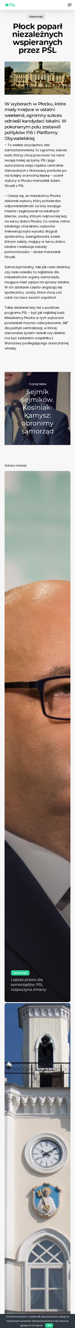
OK (49, 1325)
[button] (70, 5)
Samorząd (36, 16)
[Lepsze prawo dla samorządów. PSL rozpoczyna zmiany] (38, 736)
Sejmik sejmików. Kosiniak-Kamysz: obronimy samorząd (38, 408)
